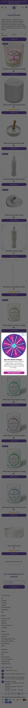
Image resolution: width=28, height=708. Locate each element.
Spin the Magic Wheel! (14, 372)
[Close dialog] (22, 334)
